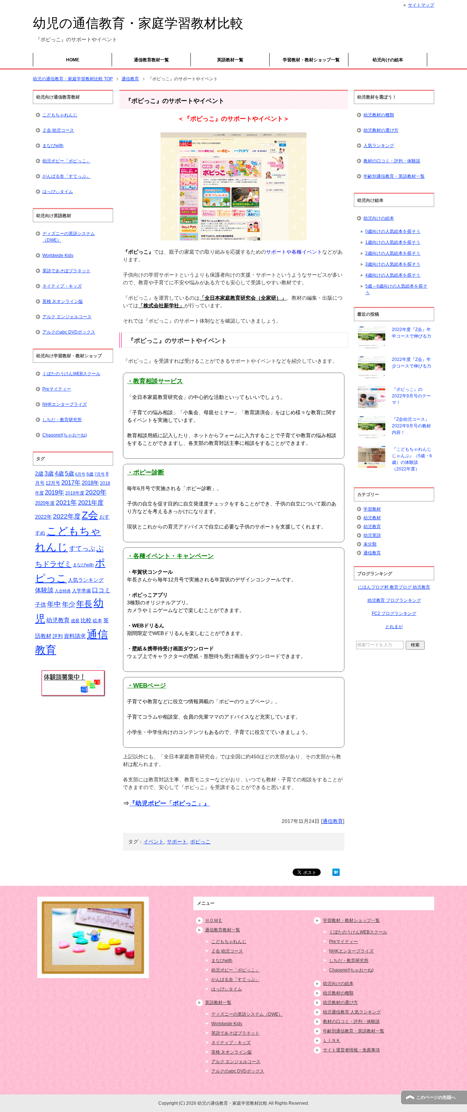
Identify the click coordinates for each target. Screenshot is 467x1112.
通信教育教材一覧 (151, 59)
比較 (86, 620)
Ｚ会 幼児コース (58, 130)
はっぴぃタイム (57, 191)
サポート (177, 841)
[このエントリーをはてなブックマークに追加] (336, 872)
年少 (68, 604)
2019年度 (74, 493)
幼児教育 (58, 620)
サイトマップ (421, 5)
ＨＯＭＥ (214, 920)
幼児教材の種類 (378, 115)
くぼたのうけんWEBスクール (71, 373)
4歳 (59, 473)
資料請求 (75, 636)
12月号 (53, 483)
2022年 (43, 517)
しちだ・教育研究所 (62, 419)
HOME (72, 59)
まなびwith (52, 145)
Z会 (90, 515)
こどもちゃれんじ (59, 115)
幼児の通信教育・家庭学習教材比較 (138, 23)
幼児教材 (372, 517)
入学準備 (81, 590)
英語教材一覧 (230, 59)
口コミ (101, 590)
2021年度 (91, 502)
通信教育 (333, 821)
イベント (153, 841)
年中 (54, 604)
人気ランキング (86, 580)
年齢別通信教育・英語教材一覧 (394, 176)
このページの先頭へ (436, 1097)
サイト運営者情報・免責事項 (351, 1050)
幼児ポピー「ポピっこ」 (66, 160)
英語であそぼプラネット (66, 270)
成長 (75, 620)
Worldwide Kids (57, 255)
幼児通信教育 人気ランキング (352, 1012)
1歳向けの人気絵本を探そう (392, 242)
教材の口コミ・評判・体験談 (391, 160)
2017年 (71, 482)
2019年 (54, 492)
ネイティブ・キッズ (62, 286)
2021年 (66, 502)
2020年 (96, 492)
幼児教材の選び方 (380, 130)
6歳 (89, 474)
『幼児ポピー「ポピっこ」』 (169, 803)
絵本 (97, 620)
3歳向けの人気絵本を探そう (392, 264)
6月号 (80, 474)
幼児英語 (372, 535)
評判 (58, 636)
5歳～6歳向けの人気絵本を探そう (396, 289)
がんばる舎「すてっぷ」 (66, 176)
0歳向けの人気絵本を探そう (392, 231)
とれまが (394, 626)
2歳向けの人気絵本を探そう (392, 253)
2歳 (39, 474)
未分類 (370, 544)
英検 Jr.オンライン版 (62, 301)
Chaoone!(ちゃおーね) (64, 435)
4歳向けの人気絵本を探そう (392, 275)
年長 (84, 603)
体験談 (44, 590)
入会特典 (63, 591)
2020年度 (45, 503)
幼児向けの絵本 (388, 59)
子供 (40, 605)
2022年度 (67, 516)
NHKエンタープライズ (64, 404)
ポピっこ (200, 841)
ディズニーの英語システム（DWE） (68, 237)
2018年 (90, 483)
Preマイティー (56, 389)
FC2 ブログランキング (394, 613)
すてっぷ (82, 548)
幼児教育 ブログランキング (394, 600)
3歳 (49, 473)
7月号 (99, 474)
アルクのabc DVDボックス (68, 332)
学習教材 (372, 509)
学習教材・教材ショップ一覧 (311, 59)
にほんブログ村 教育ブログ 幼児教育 (394, 587)
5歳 (69, 473)
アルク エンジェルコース (67, 316)
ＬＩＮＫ (331, 1040)
